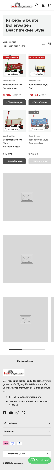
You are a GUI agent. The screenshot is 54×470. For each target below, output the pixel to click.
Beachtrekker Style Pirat (38, 86)
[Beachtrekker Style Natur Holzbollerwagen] (14, 121)
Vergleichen (13, 74)
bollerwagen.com (16, 463)
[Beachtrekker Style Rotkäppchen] (14, 65)
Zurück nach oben (25, 361)
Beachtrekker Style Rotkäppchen (12, 86)
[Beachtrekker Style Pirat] (40, 65)
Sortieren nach (9, 42)
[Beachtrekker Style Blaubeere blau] (40, 121)
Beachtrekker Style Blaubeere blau (38, 141)
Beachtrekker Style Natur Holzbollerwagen (12, 143)
